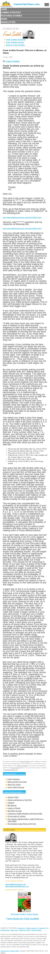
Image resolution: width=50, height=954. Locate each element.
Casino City (21, 928)
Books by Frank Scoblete (15, 45)
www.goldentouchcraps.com (15, 884)
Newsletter (8, 22)
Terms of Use (5, 951)
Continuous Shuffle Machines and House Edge (25, 814)
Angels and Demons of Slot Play (20, 800)
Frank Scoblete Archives (15, 42)
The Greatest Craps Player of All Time (22, 824)
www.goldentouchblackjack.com (17, 886)
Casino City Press (22, 765)
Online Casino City (32, 928)
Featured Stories (11, 16)
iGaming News (5, 930)
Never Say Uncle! (14, 785)
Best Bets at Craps (15, 811)
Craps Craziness (14, 779)
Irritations (11, 803)
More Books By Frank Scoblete (23, 918)
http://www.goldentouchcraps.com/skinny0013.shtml (22, 228)
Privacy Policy (14, 951)
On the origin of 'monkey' (17, 816)
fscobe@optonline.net (10, 770)
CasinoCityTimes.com (27, 4)
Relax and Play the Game (17, 782)
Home (4, 9)
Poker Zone (14, 930)
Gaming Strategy (11, 12)
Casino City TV (43, 928)
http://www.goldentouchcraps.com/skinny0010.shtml (22, 217)
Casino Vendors (37, 930)
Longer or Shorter (14, 808)
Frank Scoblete (13, 61)
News (4, 19)
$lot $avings (12, 805)
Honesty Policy (13, 797)
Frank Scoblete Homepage (16, 40)
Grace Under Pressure (16, 787)
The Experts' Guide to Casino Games (24, 914)
